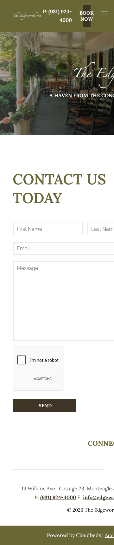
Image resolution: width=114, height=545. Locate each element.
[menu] (104, 13)
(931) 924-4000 (58, 497)
